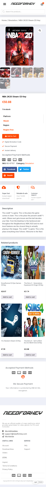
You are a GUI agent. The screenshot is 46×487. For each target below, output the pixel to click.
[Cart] (42, 4)
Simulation (12, 20)
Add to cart (7, 297)
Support (27, 449)
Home (4, 20)
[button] (4, 4)
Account (5, 446)
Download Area (8, 449)
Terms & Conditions (9, 466)
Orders (4, 453)
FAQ (25, 446)
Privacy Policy (7, 469)
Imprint (5, 462)
